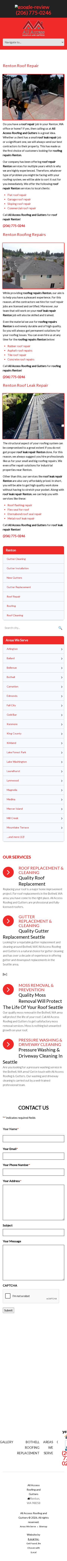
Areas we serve (48, 1447)
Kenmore (12, 724)
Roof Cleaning (15, 615)
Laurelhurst (13, 771)
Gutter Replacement (19, 587)
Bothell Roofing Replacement (28, 1447)
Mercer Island (15, 808)
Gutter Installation (18, 568)
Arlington (12, 648)
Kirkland (11, 742)
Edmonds (12, 695)
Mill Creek (12, 818)
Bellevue (12, 667)
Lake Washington (17, 761)
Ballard (11, 658)
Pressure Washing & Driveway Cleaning (40, 1042)
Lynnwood (13, 780)
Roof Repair (13, 596)
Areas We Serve (28, 1526)
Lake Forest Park (16, 752)
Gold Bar (12, 714)
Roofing (11, 605)
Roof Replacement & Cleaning (41, 870)
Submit (8, 1310)
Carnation (12, 686)
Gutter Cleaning (16, 558)
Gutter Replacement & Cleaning (35, 921)
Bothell (11, 677)
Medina (11, 799)
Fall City (11, 705)
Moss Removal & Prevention (36, 987)
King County (14, 733)
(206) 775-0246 (33, 13)
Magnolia (12, 789)
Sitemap (43, 1526)
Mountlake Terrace (18, 827)
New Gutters (14, 577)
